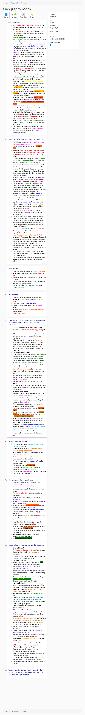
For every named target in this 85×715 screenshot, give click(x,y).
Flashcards (14, 3)
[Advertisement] (64, 69)
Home (6, 3)
